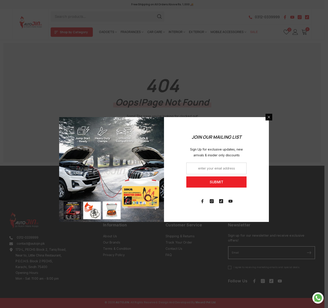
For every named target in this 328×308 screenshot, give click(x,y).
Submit (216, 182)
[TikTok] (221, 201)
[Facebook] (202, 201)
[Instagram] (211, 201)
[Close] (269, 117)
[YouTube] (230, 201)
